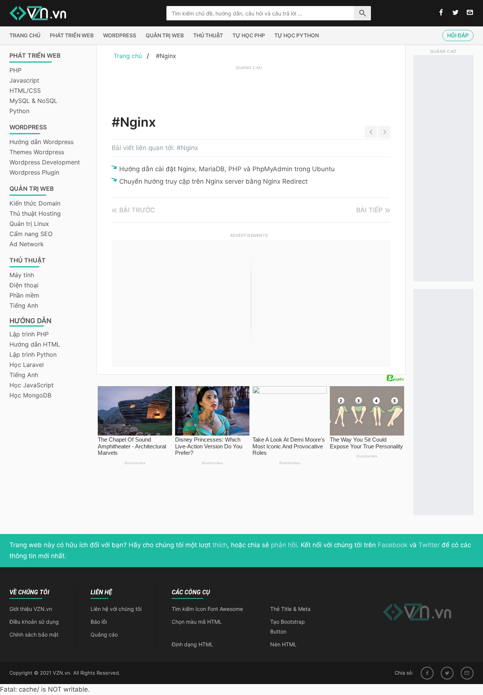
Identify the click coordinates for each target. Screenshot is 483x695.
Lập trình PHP (29, 334)
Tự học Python (296, 35)
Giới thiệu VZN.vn (30, 609)
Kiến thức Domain (34, 203)
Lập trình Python (33, 354)
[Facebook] (427, 673)
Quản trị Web (165, 35)
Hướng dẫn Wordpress (41, 142)
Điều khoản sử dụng (34, 621)
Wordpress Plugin (34, 172)
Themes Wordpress (36, 152)
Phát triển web (72, 35)
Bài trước (137, 210)
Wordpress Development (44, 162)
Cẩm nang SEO (30, 234)
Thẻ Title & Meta (290, 609)
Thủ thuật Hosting (35, 213)
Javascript (24, 80)
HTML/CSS (25, 90)
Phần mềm (24, 295)
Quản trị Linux (29, 223)
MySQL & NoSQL (33, 100)
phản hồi (284, 545)
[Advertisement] (249, 89)
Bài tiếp (369, 210)
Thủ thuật (208, 35)
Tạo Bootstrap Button (287, 626)
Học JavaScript (31, 385)
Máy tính (21, 275)
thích (219, 545)
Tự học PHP (248, 35)
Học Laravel (26, 364)
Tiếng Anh (23, 305)
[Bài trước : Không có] (371, 132)
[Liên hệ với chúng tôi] (470, 13)
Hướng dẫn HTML (34, 344)
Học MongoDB (30, 395)
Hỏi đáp (458, 35)
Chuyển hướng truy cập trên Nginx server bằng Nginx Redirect (213, 181)
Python (19, 111)
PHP (15, 70)
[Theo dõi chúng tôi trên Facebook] (441, 13)
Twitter (429, 545)
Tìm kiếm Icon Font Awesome (207, 609)
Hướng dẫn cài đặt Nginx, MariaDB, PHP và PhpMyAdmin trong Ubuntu (227, 169)
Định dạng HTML (192, 644)
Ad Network (26, 244)
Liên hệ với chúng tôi (116, 609)
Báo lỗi (99, 621)
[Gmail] (467, 673)
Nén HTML (283, 644)
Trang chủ (24, 35)
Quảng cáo (104, 634)
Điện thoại (23, 285)
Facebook (393, 545)
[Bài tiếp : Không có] (384, 132)
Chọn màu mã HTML (197, 621)
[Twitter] (447, 673)
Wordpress (119, 35)
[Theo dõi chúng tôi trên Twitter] (455, 13)
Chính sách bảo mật (33, 634)
